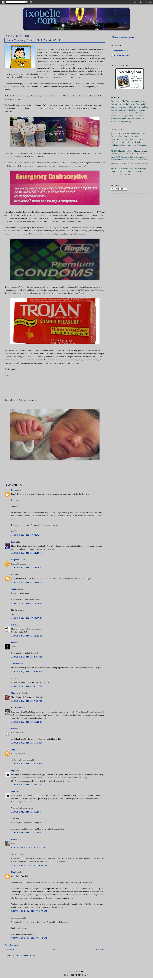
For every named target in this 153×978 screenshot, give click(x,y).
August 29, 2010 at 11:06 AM (27, 534)
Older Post (100, 949)
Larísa (14, 489)
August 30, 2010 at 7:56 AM (26, 763)
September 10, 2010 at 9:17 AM (29, 938)
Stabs (13, 642)
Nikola (14, 624)
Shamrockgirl (17, 693)
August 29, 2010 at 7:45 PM (26, 700)
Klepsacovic (16, 559)
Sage (13, 770)
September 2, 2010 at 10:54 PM (29, 865)
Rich (13, 541)
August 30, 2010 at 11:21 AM (27, 784)
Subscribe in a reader (120, 50)
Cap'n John (16, 707)
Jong (13, 749)
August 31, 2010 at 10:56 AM (27, 832)
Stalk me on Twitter (122, 55)
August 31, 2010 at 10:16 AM (27, 811)
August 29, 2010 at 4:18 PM (26, 686)
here (113, 139)
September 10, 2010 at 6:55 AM (29, 910)
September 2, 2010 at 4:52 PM (28, 847)
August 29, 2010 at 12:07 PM (27, 618)
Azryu (13, 678)
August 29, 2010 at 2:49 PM (26, 656)
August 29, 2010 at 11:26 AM (27, 567)
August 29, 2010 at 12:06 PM (27, 603)
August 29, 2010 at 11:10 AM (27, 552)
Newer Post (9, 949)
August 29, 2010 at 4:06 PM (26, 671)
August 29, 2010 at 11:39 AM (27, 582)
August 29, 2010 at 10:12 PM (27, 721)
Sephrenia (15, 589)
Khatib (14, 872)
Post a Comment (11, 944)
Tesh (13, 818)
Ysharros (15, 663)
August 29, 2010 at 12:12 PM (27, 635)
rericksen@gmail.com (124, 37)
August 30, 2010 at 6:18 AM (26, 742)
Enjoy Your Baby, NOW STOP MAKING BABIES (34, 40)
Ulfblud (14, 839)
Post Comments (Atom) (25, 955)
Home (55, 949)
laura (13, 728)
